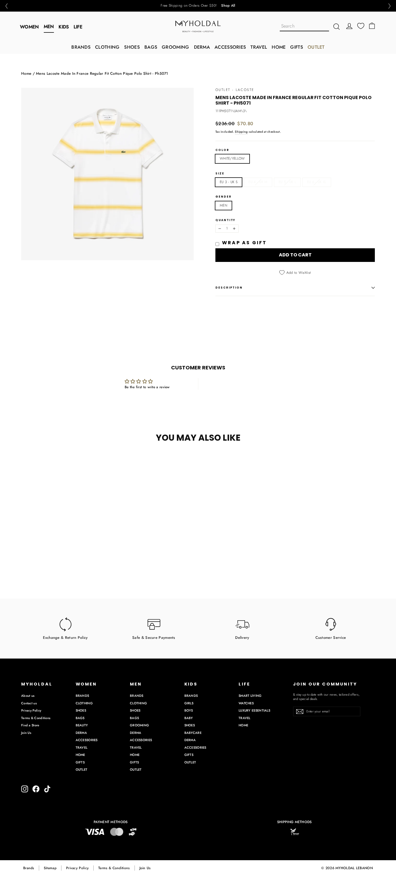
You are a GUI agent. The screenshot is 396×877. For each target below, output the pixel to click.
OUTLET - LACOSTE (234, 89)
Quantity (225, 220)
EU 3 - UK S (228, 182)
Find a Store (30, 725)
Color (222, 150)
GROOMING (175, 47)
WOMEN (29, 26)
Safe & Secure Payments (153, 637)
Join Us (26, 732)
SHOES (132, 47)
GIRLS (189, 703)
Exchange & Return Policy (65, 637)
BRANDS (80, 47)
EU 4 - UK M (257, 182)
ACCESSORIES (230, 47)
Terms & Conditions (35, 718)
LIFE (78, 26)
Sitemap (50, 868)
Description (229, 287)
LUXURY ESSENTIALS (254, 710)
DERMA (202, 47)
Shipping (241, 132)
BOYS (188, 710)
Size (219, 173)
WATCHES (246, 703)
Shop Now (218, 5)
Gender (223, 196)
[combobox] (304, 26)
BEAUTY (82, 725)
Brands (28, 868)
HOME (279, 47)
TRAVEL (258, 47)
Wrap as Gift (244, 242)
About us (27, 695)
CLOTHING (107, 47)
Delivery (242, 637)
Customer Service (330, 637)
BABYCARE (192, 732)
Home (26, 73)
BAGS (150, 47)
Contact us (29, 703)
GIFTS (296, 47)
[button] (6, 6)
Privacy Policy (31, 710)
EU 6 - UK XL (316, 182)
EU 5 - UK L (287, 182)
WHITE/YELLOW (232, 158)
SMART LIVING (250, 695)
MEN (49, 26)
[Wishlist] (361, 26)
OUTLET (316, 47)
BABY (188, 718)
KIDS (64, 26)
